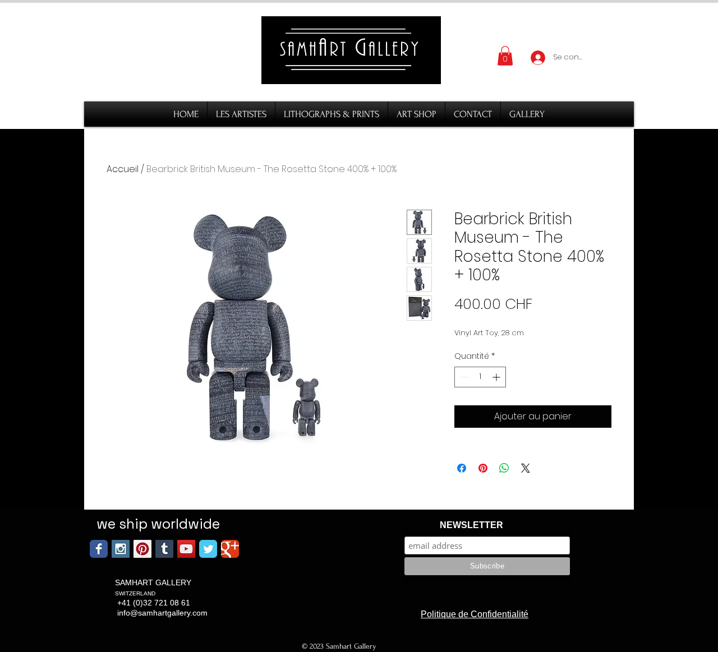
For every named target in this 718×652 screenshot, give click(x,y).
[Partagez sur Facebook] (461, 468)
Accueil (123, 169)
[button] (505, 56)
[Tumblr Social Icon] (164, 549)
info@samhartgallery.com (162, 612)
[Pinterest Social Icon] (142, 549)
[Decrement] (463, 377)
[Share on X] (525, 468)
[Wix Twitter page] (208, 549)
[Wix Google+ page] (230, 549)
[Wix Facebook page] (99, 549)
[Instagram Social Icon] (121, 549)
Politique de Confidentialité (474, 614)
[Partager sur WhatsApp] (504, 468)
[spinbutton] (480, 377)
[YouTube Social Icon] (186, 549)
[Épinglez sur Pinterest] (483, 468)
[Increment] (497, 377)
